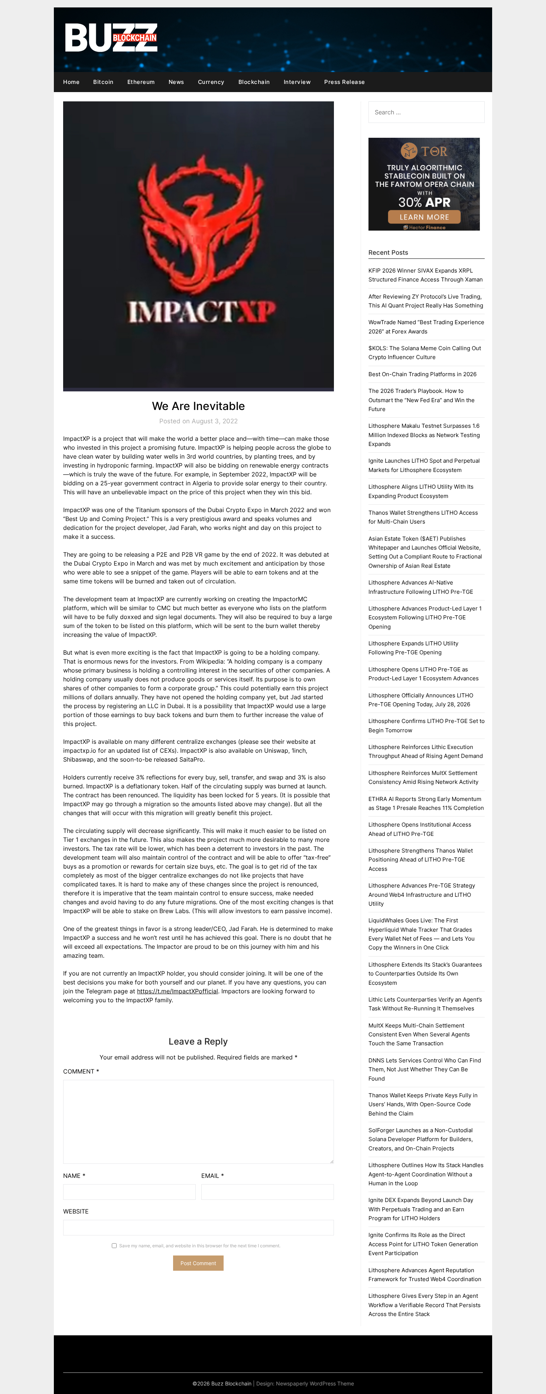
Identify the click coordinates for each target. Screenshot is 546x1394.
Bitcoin (103, 81)
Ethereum (141, 81)
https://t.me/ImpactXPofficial (177, 991)
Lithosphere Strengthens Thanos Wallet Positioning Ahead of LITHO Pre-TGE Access (420, 859)
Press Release (344, 81)
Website (76, 1211)
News (176, 81)
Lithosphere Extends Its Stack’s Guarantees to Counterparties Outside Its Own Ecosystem (425, 973)
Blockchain (254, 81)
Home (71, 81)
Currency (211, 81)
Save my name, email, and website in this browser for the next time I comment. (199, 1245)
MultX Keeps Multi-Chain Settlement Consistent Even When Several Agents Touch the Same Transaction (419, 1034)
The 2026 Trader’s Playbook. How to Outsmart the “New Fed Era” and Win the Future (421, 400)
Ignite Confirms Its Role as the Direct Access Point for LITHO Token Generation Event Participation (423, 1244)
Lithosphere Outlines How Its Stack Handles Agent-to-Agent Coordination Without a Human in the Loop (426, 1174)
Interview (297, 81)
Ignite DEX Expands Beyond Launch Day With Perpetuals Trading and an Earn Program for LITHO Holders (420, 1209)
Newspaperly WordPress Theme (315, 1383)
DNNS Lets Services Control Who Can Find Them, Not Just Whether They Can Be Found (424, 1069)
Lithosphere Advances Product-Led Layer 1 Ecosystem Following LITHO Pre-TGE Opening (425, 617)
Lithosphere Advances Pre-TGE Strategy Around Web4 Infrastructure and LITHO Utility (421, 894)
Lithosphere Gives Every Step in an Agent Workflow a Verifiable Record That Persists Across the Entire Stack (424, 1305)
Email (212, 1175)
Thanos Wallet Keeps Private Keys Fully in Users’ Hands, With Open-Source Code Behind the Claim (423, 1104)
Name (74, 1175)
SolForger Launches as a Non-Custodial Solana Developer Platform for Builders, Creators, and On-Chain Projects (420, 1139)
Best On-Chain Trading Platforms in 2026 (422, 374)
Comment (81, 1071)
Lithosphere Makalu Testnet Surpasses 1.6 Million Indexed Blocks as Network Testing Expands (424, 434)
